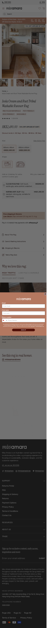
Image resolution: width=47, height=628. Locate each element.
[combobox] (3, 320)
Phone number (5, 317)
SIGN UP (22, 330)
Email (3, 303)
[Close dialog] (44, 294)
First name (4, 310)
